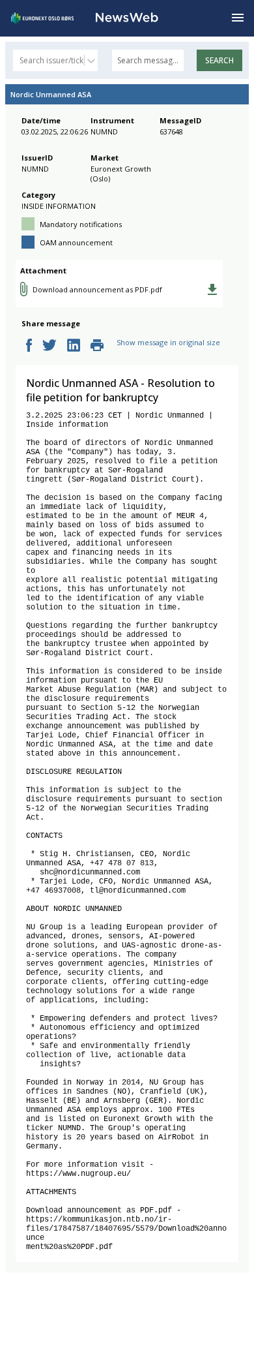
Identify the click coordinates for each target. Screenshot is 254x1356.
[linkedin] (73, 346)
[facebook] (29, 346)
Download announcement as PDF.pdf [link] (97, 289)
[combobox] (20, 60)
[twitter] (49, 346)
